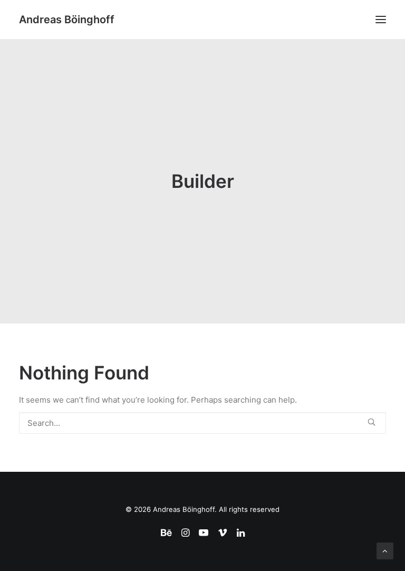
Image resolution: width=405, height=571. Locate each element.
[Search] (202, 423)
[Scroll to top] (385, 550)
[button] (380, 19)
